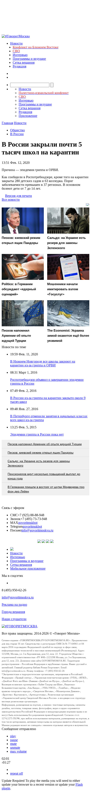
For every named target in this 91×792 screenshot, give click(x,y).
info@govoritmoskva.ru (37, 530)
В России (17, 134)
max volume (18, 751)
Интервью (20, 55)
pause (14, 740)
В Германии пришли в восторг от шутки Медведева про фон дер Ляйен (46, 489)
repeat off (16, 773)
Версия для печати (18, 196)
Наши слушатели (14, 619)
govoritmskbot (27, 522)
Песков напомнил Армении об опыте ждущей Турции (45, 444)
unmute (15, 747)
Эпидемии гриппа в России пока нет (37, 434)
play (13, 736)
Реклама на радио (14, 604)
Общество (17, 130)
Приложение (28, 116)
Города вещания (13, 612)
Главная (7, 123)
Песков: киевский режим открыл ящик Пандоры (40, 452)
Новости (16, 43)
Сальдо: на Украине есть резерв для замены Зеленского (39, 463)
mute (13, 744)
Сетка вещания (23, 62)
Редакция (19, 66)
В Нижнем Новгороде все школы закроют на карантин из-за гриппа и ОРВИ (42, 363)
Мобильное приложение (28, 568)
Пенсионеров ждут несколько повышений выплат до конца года (44, 476)
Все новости (11, 199)
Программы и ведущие (29, 58)
